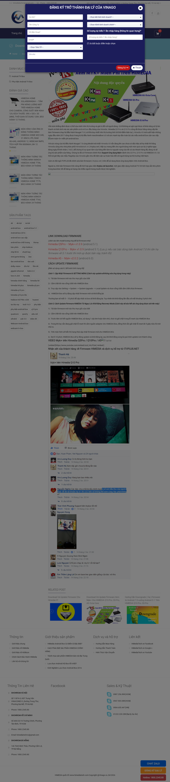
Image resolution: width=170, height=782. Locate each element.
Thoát (138, 67)
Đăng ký (122, 67)
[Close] (140, 8)
